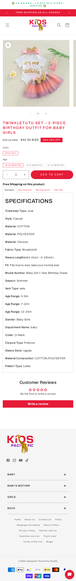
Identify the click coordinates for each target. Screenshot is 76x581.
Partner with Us (48, 530)
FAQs (58, 519)
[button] (7, 25)
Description (9, 190)
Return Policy (51, 525)
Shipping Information (28, 525)
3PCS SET (10, 153)
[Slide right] (46, 114)
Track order (50, 536)
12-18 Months (56, 165)
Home (17, 519)
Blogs (49, 542)
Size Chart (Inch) (43, 190)
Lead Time (58, 190)
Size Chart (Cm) (25, 190)
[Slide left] (30, 114)
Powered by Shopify (48, 561)
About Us (30, 519)
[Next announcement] (69, 13)
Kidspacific (31, 561)
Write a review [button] (38, 403)
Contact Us (45, 519)
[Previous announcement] (7, 13)
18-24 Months (13, 165)
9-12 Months (34, 165)
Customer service (29, 536)
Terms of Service (33, 542)
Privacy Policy (27, 530)
